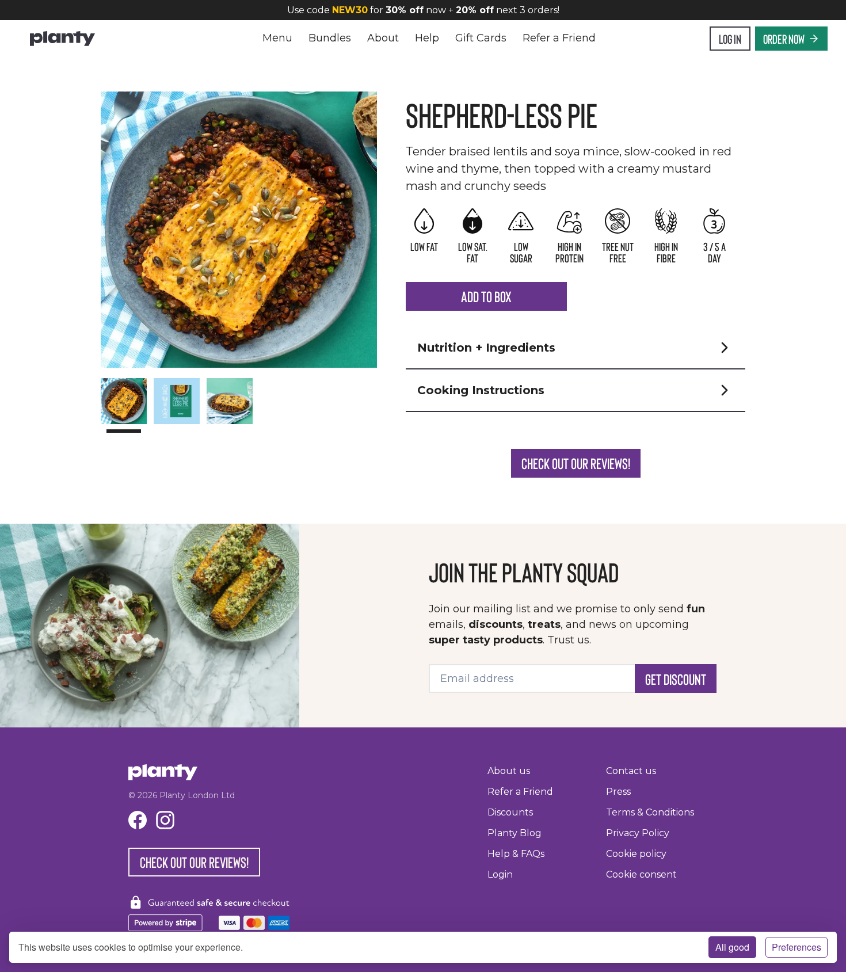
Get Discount (675, 679)
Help (427, 38)
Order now (784, 38)
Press (618, 791)
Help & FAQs (515, 853)
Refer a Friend (559, 38)
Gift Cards (480, 38)
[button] (575, 347)
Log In (730, 38)
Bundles (329, 38)
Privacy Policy (637, 833)
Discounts (510, 812)
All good (732, 947)
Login (500, 874)
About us (508, 770)
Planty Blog (514, 833)
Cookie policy (636, 853)
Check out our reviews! (575, 463)
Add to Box (486, 296)
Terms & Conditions (650, 812)
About (383, 38)
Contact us (631, 770)
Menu (277, 38)
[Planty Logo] (62, 38)
